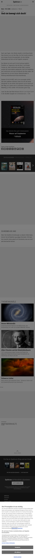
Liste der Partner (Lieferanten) (8, 543)
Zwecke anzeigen (17, 557)
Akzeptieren (17, 547)
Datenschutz (14, 528)
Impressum (20, 528)
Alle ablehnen (17, 552)
